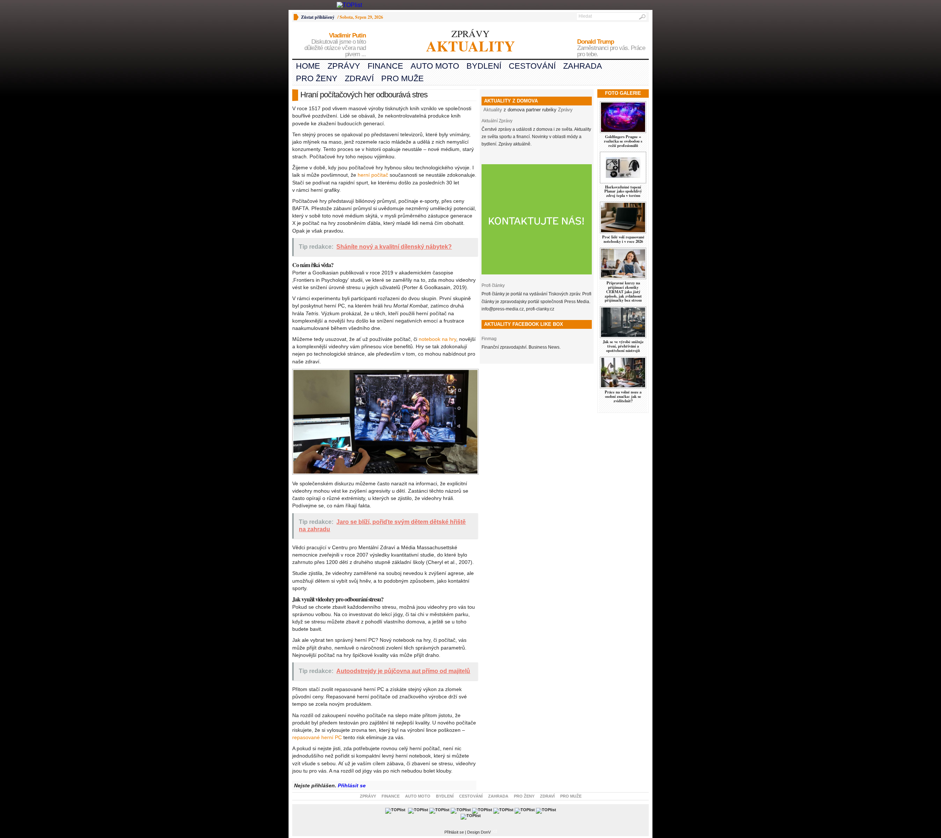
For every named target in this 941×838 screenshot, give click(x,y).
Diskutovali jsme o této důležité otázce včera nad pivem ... (335, 45)
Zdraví (359, 78)
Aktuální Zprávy (497, 121)
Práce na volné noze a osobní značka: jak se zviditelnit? (623, 396)
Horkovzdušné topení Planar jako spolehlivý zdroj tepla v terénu (623, 191)
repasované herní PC (317, 737)
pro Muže (402, 78)
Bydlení (483, 66)
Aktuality (492, 109)
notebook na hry (437, 339)
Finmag (489, 339)
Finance (385, 66)
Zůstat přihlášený (317, 17)
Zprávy (344, 66)
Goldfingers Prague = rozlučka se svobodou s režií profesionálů (623, 141)
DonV (486, 832)
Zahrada (582, 66)
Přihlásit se (352, 785)
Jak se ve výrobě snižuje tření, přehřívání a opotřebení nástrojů (623, 346)
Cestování (532, 66)
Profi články (493, 285)
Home (308, 66)
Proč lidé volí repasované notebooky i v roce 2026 (623, 239)
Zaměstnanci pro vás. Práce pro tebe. (611, 48)
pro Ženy (316, 78)
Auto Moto (435, 66)
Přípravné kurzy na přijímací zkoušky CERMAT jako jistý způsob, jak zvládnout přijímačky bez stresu (623, 291)
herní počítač (373, 175)
